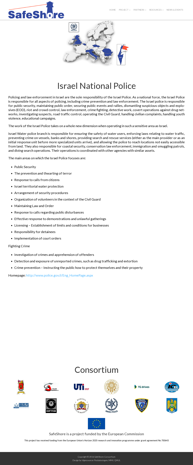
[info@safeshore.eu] (29, 330)
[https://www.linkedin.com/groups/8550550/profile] (164, 330)
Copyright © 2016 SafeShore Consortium (96, 456)
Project (123, 9)
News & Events (175, 9)
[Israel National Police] (96, 43)
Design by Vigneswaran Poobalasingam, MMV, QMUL (96, 460)
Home (112, 9)
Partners (138, 9)
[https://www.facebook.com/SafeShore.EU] (74, 330)
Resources (155, 9)
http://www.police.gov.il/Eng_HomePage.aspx (59, 275)
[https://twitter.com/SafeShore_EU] (119, 330)
